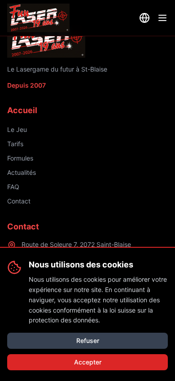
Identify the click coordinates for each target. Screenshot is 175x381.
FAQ (13, 186)
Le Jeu (17, 129)
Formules (20, 158)
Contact (19, 201)
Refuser (87, 340)
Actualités (21, 172)
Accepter (87, 362)
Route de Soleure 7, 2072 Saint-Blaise (76, 244)
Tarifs (15, 144)
